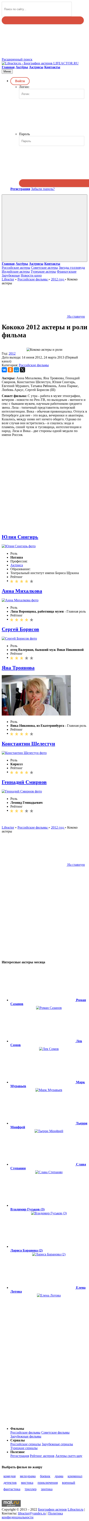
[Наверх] (34, 1421)
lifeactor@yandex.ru (32, 1513)
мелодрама (28, 1476)
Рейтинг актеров (42, 1456)
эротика (46, 1489)
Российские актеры (16, 267)
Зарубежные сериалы (57, 1444)
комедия (9, 1476)
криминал (75, 1476)
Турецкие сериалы (24, 1448)
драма (59, 1476)
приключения (48, 1482)
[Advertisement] (44, 481)
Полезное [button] (17, 1452)
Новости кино (31, 275)
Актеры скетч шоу (68, 1456)
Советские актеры (44, 267)
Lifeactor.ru (75, 1509)
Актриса (16, 565)
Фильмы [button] (17, 1428)
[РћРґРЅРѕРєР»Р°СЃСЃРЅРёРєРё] (10, 369)
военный (68, 1482)
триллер (31, 1489)
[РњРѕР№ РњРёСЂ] (16, 369)
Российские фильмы (34, 365)
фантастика (11, 1489)
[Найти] (43, 20)
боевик (45, 1476)
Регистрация (19, 1456)
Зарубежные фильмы (25, 1436)
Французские (66, 271)
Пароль (24, 134)
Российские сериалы (25, 1444)
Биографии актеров (52, 1509)
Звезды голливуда (72, 267)
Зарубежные (11, 275)
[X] (22, 369)
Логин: (24, 87)
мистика (27, 1482)
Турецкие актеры (43, 271)
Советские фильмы (55, 1432)
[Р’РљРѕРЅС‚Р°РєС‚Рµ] (4, 369)
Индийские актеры (16, 271)
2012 (12, 353)
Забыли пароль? (43, 189)
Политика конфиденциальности (32, 1515)
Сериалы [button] (17, 1440)
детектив (10, 1482)
